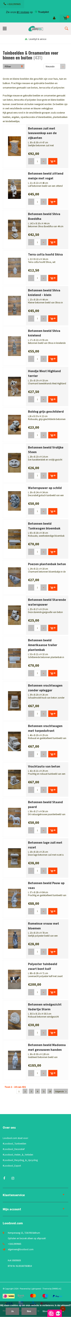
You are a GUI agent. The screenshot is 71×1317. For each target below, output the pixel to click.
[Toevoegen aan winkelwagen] (52, 161)
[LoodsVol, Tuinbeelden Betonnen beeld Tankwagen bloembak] (14, 538)
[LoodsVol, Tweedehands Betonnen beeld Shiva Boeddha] (14, 229)
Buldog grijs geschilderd (46, 411)
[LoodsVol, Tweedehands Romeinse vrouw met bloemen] (14, 938)
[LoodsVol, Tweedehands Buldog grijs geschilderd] (14, 424)
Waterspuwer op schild (45, 488)
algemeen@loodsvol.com (20, 1249)
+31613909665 (14, 4)
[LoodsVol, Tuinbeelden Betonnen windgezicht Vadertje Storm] (14, 1019)
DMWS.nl (56, 1288)
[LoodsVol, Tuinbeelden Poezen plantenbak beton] (14, 576)
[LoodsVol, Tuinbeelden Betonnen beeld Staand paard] (14, 817)
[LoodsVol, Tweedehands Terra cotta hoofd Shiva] (14, 267)
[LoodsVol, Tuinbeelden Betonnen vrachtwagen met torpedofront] (14, 741)
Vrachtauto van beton (44, 766)
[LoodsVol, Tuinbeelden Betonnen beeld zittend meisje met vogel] (14, 188)
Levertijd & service (37, 39)
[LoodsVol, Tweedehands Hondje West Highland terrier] (14, 386)
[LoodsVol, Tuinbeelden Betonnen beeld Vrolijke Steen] (14, 462)
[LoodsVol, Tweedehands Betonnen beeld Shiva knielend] (14, 346)
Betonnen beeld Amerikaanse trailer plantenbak (42, 645)
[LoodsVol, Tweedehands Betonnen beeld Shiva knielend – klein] (14, 305)
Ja (12, 1311)
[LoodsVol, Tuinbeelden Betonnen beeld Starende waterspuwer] (14, 614)
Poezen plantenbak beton (47, 564)
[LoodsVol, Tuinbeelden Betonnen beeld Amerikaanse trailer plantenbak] (14, 657)
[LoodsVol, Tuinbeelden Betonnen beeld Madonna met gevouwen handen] (14, 1060)
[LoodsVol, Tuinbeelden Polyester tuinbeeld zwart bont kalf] (14, 979)
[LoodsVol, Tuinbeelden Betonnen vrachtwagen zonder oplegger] (14, 700)
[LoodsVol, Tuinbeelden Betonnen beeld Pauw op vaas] (14, 898)
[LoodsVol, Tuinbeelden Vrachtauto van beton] (14, 779)
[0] (65, 18)
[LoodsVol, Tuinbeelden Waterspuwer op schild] (14, 500)
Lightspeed (36, 1288)
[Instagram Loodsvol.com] (13, 1178)
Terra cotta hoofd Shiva (45, 254)
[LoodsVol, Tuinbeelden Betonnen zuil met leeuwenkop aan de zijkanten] (14, 146)
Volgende (59, 1091)
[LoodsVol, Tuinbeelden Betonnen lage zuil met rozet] (14, 857)
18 (50, 1091)
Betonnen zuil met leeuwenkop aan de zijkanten (42, 133)
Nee (29, 1311)
